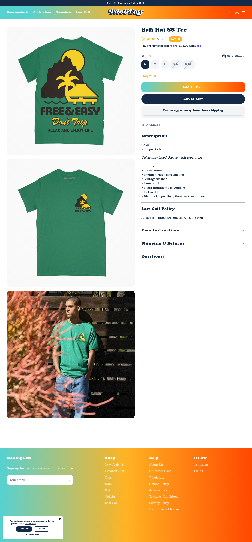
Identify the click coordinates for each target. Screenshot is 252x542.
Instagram (200, 464)
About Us (156, 464)
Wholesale (156, 477)
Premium (111, 490)
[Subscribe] (69, 480)
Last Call (111, 503)
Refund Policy (159, 484)
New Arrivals (114, 464)
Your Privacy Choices (164, 509)
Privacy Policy (159, 503)
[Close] (60, 519)
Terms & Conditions (163, 496)
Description (154, 136)
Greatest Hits (114, 471)
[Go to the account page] (236, 12)
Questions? (153, 256)
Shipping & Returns (162, 243)
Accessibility (158, 490)
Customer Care (160, 471)
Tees (108, 477)
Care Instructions (160, 230)
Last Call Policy (158, 209)
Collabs (110, 496)
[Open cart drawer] (243, 12)
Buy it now (193, 99)
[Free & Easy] (126, 12)
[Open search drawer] (230, 12)
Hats (108, 484)
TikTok (198, 471)
